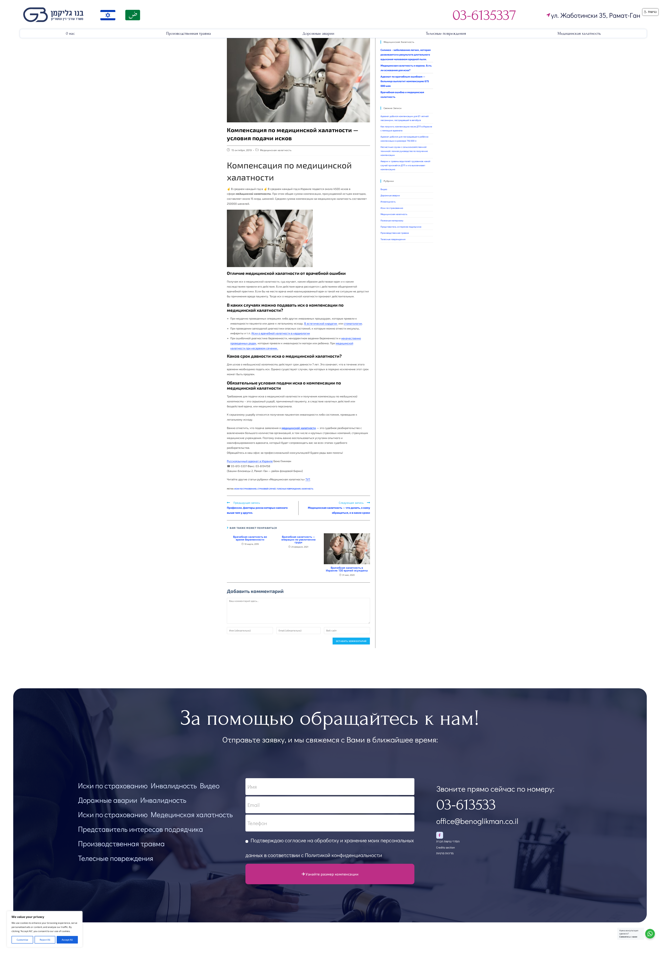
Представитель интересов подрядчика (401, 226)
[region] (44, 929)
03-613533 (466, 804)
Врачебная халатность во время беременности (250, 538)
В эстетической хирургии (321, 323)
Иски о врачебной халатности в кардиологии (280, 333)
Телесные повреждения (446, 33)
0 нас (70, 33)
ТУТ (307, 479)
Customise (22, 939)
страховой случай (266, 489)
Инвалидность (388, 201)
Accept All (67, 939)
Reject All (45, 939)
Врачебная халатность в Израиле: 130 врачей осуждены (347, 569)
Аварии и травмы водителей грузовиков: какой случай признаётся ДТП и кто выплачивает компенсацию (405, 165)
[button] (650, 12)
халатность (307, 489)
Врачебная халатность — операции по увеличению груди (298, 539)
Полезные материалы (392, 220)
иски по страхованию (245, 489)
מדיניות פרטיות (445, 853)
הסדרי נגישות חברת (448, 841)
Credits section (445, 847)
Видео (384, 189)
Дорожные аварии (318, 33)
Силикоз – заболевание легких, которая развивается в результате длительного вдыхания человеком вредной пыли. (406, 54)
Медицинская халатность (579, 33)
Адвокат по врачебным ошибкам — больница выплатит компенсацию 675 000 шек (405, 81)
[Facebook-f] (439, 835)
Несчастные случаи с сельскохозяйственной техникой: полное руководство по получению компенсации (404, 151)
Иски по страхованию (392, 208)
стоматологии (353, 323)
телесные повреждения (289, 489)
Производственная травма (188, 33)
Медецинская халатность (192, 814)
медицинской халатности (299, 427)
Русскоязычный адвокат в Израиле (250, 461)
